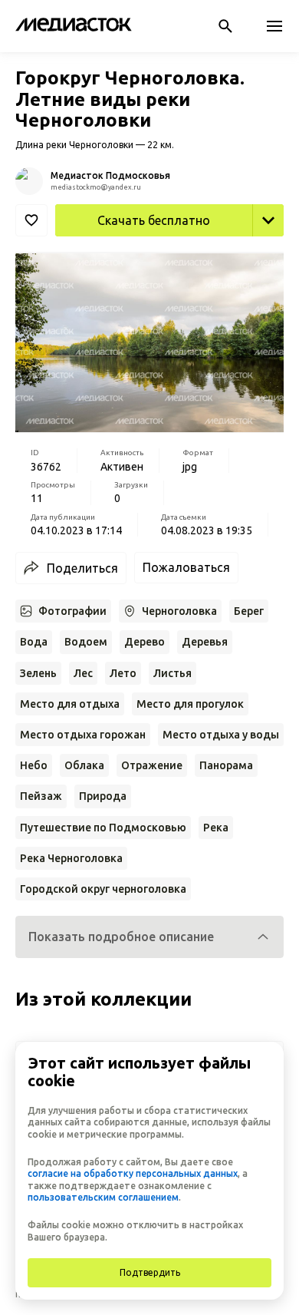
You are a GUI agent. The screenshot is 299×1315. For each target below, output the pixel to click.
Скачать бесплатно (153, 220)
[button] (149, 937)
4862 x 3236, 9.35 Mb (224, 253)
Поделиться (82, 568)
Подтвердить (150, 1272)
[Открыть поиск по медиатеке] (225, 26)
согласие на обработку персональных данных (133, 1173)
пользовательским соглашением (103, 1197)
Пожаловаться (186, 567)
